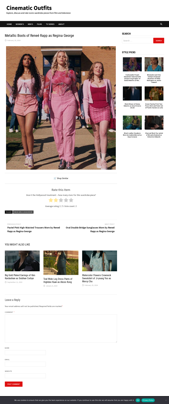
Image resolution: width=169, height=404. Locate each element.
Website (8, 371)
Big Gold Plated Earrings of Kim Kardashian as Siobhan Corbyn (20, 277)
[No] (166, 400)
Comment (10, 312)
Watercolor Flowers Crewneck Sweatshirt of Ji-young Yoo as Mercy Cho (96, 278)
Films (39, 24)
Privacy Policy (148, 400)
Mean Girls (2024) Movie (23, 212)
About (61, 24)
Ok (138, 400)
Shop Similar (62, 178)
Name (7, 348)
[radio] (50, 201)
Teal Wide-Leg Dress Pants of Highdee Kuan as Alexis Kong (57, 280)
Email (7, 359)
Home (9, 24)
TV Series (50, 24)
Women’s (20, 24)
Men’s (30, 24)
